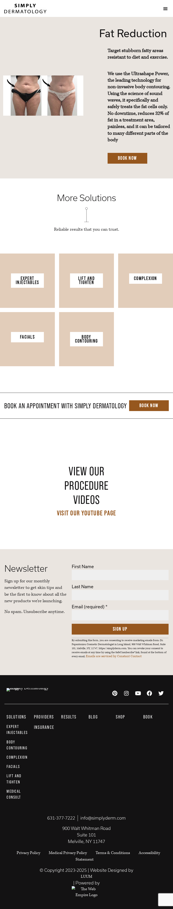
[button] (165, 8)
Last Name (82, 586)
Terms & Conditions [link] (113, 853)
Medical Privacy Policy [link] (68, 853)
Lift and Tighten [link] (86, 280)
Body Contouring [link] (86, 339)
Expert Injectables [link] (27, 280)
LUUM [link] (86, 876)
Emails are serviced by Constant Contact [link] (114, 656)
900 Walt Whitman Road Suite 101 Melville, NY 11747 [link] (86, 835)
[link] (25, 8)
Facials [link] (27, 337)
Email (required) (89, 606)
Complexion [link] (145, 278)
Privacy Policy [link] (29, 853)
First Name (83, 566)
